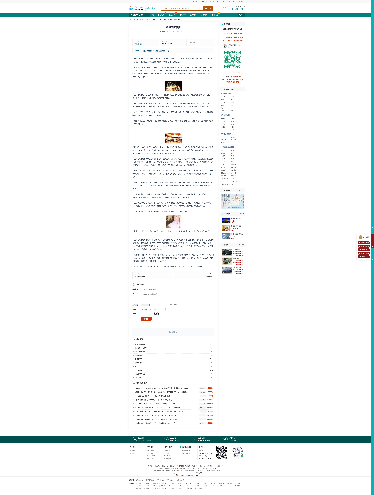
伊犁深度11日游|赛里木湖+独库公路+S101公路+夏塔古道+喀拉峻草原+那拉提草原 (161, 388)
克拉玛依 (223, 102)
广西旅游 (221, 486)
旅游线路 (172, 466)
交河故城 (223, 173)
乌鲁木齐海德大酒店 (237, 234)
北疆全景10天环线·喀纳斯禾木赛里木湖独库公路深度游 (153, 396)
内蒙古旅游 (198, 488)
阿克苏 (223, 105)
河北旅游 (155, 483)
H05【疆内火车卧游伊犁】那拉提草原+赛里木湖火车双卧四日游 (155, 415)
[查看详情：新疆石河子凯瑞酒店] (226, 228)
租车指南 (241, 244)
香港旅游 (146, 488)
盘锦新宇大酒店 (140, 276)
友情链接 (209, 466)
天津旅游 (146, 483)
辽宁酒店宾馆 (162, 19)
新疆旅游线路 (150, 480)
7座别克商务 (237, 267)
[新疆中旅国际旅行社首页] (144, 8)
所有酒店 (241, 214)
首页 (152, 15)
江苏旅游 (138, 486)
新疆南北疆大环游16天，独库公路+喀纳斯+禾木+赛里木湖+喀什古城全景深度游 (161, 392)
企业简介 (132, 450)
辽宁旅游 (154, 19)
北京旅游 (138, 483)
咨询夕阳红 (365, 256)
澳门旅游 (155, 488)
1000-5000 (233, 140)
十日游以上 (234, 130)
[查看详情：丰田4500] (226, 261)
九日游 (223, 130)
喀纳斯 (232, 161)
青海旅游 (221, 483)
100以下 (223, 137)
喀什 (232, 105)
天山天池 (233, 170)
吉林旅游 (179, 488)
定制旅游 (215, 15)
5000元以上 (224, 142)
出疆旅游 (172, 15)
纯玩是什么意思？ (151, 450)
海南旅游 (138, 488)
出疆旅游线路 (140, 480)
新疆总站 (213, 483)
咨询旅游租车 (365, 253)
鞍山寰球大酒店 (140, 374)
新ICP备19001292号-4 (210, 468)
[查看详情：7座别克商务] (226, 270)
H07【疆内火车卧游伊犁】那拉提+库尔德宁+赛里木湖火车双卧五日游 (157, 407)
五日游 (223, 124)
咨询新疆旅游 (365, 242)
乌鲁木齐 (223, 97)
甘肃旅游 (196, 483)
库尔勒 (232, 102)
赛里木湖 (233, 167)
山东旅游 (171, 483)
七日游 (223, 127)
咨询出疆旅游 (365, 246)
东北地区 (147, 19)
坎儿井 (232, 156)
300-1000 (224, 140)
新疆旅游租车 (160, 480)
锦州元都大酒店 (140, 352)
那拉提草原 (224, 178)
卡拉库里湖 (224, 181)
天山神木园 (234, 178)
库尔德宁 (223, 167)
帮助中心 (212, 1)
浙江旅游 (146, 486)
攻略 (241, 15)
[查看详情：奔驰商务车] (226, 252)
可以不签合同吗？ (186, 450)
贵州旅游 (188, 486)
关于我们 (150, 466)
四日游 (232, 121)
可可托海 (233, 164)
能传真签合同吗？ (186, 453)
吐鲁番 (232, 97)
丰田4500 (236, 258)
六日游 (232, 124)
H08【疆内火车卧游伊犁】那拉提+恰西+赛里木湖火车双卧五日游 (156, 419)
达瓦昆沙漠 (224, 184)
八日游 (232, 127)
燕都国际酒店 (139, 370)
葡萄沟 (223, 156)
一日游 (223, 118)
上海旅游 (237, 483)
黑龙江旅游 (189, 488)
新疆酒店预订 (170, 480)
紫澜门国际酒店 (140, 344)
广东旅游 (213, 486)
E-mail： (135, 309)
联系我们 (157, 466)
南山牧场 (223, 170)
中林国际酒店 (139, 355)
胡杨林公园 (234, 175)
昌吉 (232, 108)
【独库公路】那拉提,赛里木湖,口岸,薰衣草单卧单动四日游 (154, 400)
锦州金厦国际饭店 (141, 348)
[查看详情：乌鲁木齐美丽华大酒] (226, 220)
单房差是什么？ (151, 453)
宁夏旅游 (204, 483)
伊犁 (232, 99)
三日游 (223, 121)
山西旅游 (163, 483)
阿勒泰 (223, 99)
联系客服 (231, 1)
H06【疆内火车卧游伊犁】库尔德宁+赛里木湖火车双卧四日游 (155, 423)
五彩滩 (232, 150)
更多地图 (241, 190)
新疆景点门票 (180, 480)
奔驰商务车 (237, 249)
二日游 (232, 118)
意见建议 (201, 450)
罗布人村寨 (224, 175)
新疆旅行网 (199, 473)
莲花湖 (223, 161)
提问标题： (135, 289)
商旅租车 (183, 15)
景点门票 (204, 15)
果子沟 (232, 153)
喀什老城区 (234, 181)
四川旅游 (196, 486)
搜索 (209, 8)
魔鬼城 (223, 153)
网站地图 (165, 466)
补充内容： (135, 293)
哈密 (232, 111)
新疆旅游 (161, 15)
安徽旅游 (155, 486)
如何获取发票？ (168, 458)
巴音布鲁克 (234, 184)
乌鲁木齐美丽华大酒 (237, 218)
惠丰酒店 (209, 276)
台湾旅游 (163, 488)
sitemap (224, 466)
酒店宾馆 (193, 15)
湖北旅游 (163, 486)
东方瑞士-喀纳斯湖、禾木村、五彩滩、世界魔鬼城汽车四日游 (155, 404)
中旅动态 (132, 453)
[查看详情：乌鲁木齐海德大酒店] (226, 236)
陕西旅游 (188, 483)
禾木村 (223, 164)
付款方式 (224, 1)
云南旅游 (179, 486)
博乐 (222, 111)
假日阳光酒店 (139, 359)
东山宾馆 (138, 377)
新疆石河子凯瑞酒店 (237, 226)
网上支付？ (167, 456)
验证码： (135, 313)
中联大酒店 (138, 363)
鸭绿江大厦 (138, 366)
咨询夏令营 (365, 249)
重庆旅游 (204, 486)
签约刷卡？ (167, 450)
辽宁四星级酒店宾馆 (174, 19)
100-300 (233, 137)
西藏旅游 (229, 483)
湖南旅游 (171, 486)
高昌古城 (233, 173)
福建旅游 (237, 486)
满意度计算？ (150, 458)
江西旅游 (229, 486)
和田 (222, 108)
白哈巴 (223, 150)
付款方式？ (167, 453)
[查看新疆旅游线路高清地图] (232, 201)
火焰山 (223, 158)
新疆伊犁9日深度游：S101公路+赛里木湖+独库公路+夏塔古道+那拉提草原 (159, 411)
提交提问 (146, 319)
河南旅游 (179, 483)
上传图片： (135, 305)
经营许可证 (204, 1)
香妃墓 (232, 158)
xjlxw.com (191, 473)
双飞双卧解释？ (151, 456)
